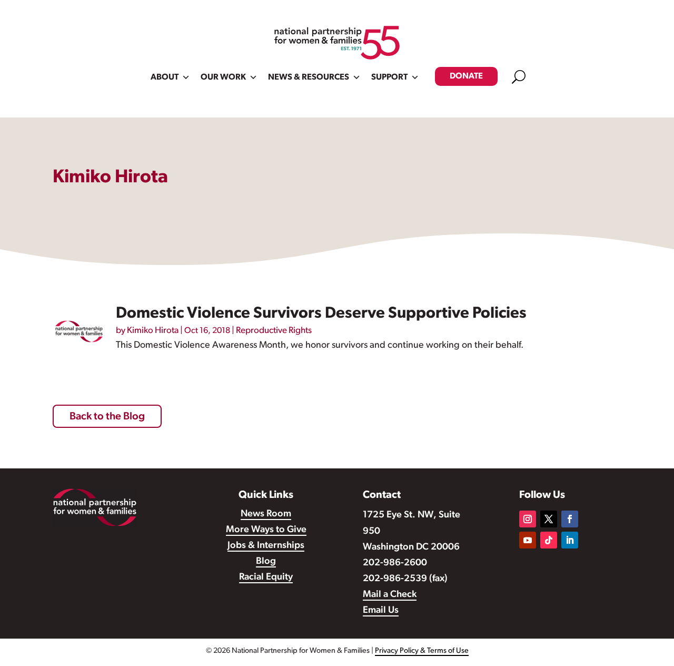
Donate (466, 76)
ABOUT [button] (165, 77)
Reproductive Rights (274, 330)
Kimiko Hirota (153, 330)
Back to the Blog (107, 417)
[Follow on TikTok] (548, 540)
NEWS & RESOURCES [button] (308, 77)
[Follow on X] (548, 519)
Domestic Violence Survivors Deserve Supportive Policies (321, 314)
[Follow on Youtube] (527, 540)
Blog (266, 561)
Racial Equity (266, 577)
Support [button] (389, 77)
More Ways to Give (266, 530)
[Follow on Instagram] (527, 519)
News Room (266, 514)
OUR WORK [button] (223, 77)
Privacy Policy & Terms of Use (422, 651)
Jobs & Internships (265, 546)
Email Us (381, 610)
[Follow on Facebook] (569, 519)
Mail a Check (390, 595)
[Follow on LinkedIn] (569, 540)
